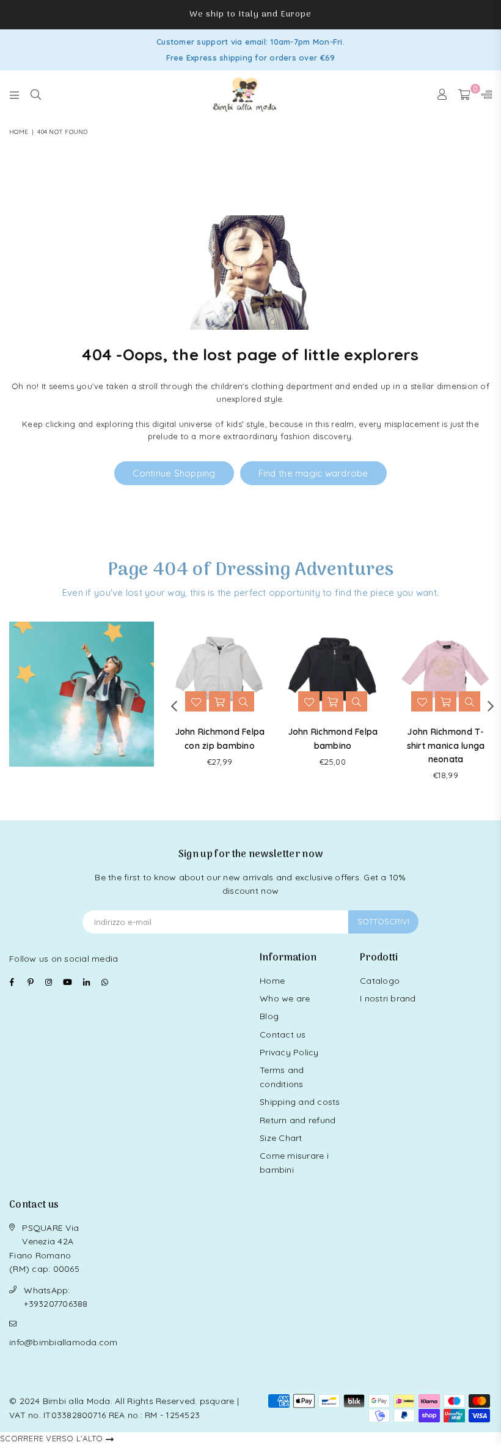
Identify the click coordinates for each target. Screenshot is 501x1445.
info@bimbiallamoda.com (63, 1342)
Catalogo (380, 980)
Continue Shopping (174, 473)
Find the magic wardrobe (313, 473)
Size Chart (281, 1137)
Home (18, 132)
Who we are (285, 998)
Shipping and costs (300, 1101)
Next (490, 705)
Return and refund (297, 1120)
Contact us (283, 1034)
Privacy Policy (289, 1052)
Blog (269, 1016)
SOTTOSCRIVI (383, 921)
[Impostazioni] (484, 95)
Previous (174, 705)
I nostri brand (388, 998)
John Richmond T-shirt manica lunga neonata (446, 745)
